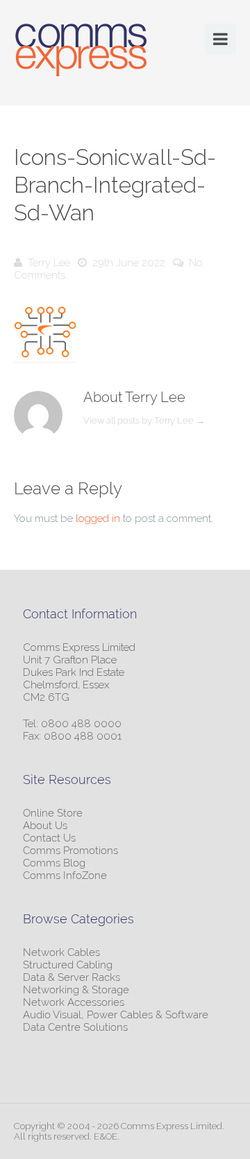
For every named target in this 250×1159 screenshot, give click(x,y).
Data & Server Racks (71, 977)
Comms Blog (54, 863)
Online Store (53, 813)
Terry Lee (49, 262)
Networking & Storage (76, 990)
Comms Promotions (70, 850)
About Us (45, 825)
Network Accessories (73, 1002)
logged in (98, 518)
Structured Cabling (67, 965)
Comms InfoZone (65, 875)
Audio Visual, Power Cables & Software (115, 1015)
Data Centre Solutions (75, 1027)
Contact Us (49, 838)
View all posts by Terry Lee (144, 420)
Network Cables (61, 952)
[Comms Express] (81, 52)
